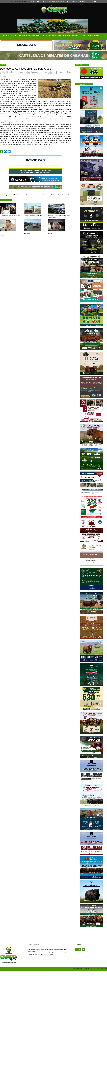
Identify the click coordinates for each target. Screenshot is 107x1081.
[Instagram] (92, 1)
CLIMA (38, 35)
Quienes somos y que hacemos (40, 1)
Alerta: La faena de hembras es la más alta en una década (57, 195)
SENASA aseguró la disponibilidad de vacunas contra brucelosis (15, 195)
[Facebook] (89, 1)
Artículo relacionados (6, 200)
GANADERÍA (21, 35)
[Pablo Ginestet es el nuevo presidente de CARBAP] (11, 225)
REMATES (45, 35)
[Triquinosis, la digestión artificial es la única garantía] (59, 225)
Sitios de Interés (71, 1)
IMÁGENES (75, 35)
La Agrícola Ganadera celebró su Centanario (10, 215)
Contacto (82, 1)
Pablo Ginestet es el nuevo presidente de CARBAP (11, 231)
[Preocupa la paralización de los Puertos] (35, 208)
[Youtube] (95, 1)
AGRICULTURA (30, 35)
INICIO (5, 35)
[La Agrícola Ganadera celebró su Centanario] (11, 208)
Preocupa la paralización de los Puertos (33, 215)
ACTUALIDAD (12, 35)
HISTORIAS (83, 35)
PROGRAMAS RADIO (64, 35)
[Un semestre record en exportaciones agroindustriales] (35, 225)
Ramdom (15, 200)
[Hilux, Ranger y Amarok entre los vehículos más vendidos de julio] (59, 208)
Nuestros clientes (58, 1)
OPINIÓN (90, 35)
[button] (104, 36)
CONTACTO (97, 35)
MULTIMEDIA (53, 35)
